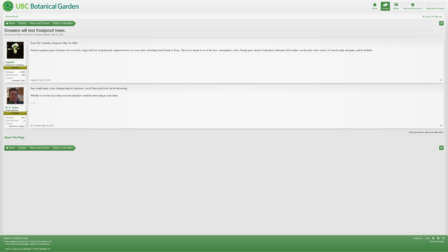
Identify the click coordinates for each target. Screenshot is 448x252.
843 (23, 118)
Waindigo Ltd (44, 249)
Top (438, 238)
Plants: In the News (25, 35)
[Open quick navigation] (441, 23)
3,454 (22, 72)
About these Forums (435, 8)
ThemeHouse (44, 244)
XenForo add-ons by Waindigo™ (19, 249)
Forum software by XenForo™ (28, 241)
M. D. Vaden (12, 107)
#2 (441, 126)
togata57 (46, 35)
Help (427, 238)
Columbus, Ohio (18, 80)
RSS (443, 238)
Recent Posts (12, 16)
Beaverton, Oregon (17, 126)
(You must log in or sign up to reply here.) (426, 132)
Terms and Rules (437, 241)
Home (433, 238)
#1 (441, 80)
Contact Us (418, 238)
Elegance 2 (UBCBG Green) (16, 238)
